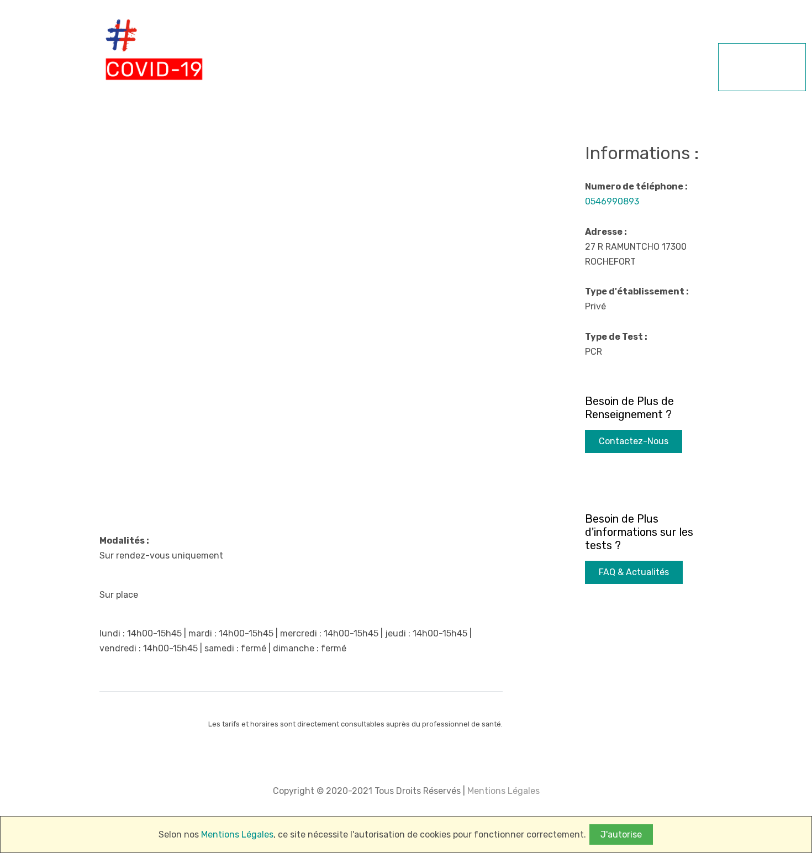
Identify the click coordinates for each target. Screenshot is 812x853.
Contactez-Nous (633, 441)
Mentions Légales (502, 791)
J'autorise (621, 834)
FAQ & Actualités (634, 572)
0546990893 (612, 201)
